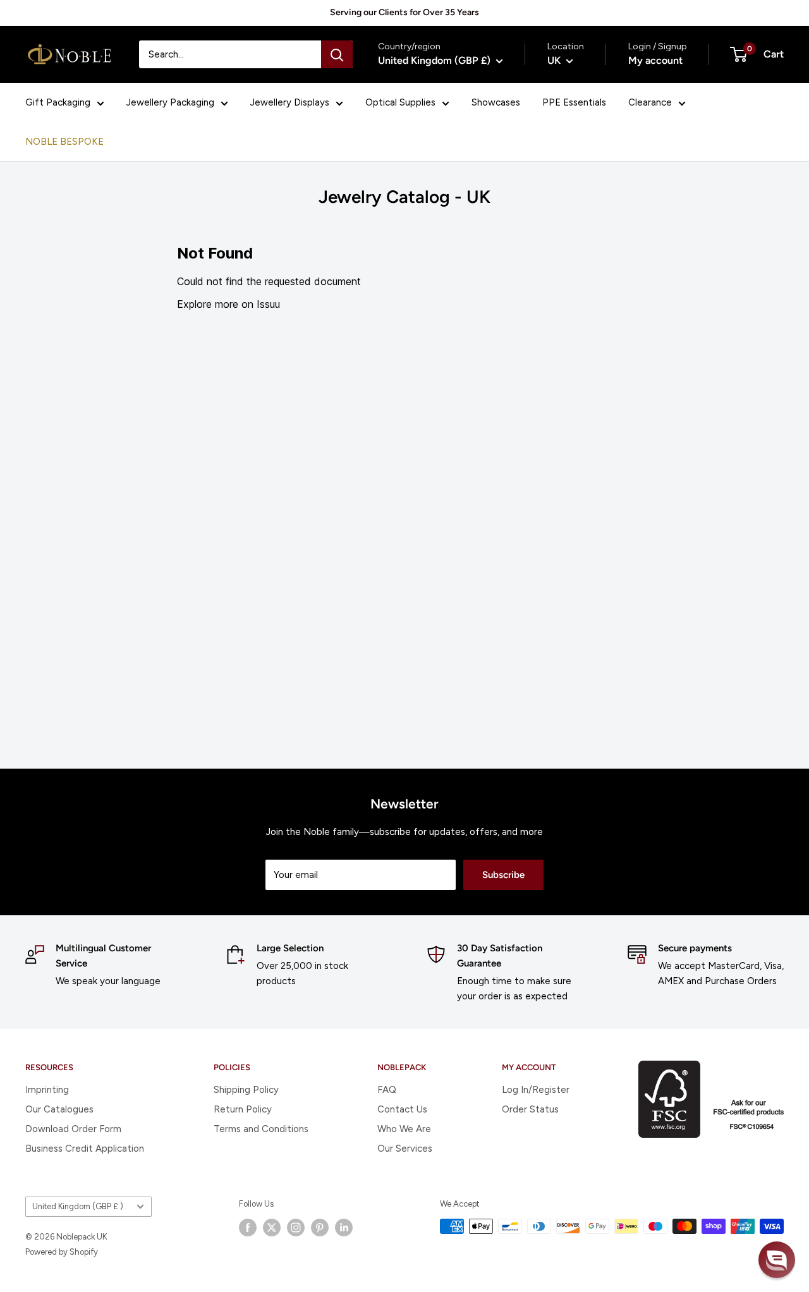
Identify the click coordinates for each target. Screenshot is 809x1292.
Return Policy (243, 1109)
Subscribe (503, 875)
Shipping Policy (246, 1089)
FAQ (386, 1089)
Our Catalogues (59, 1109)
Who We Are (404, 1129)
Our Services (404, 1148)
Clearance (650, 102)
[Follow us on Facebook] (248, 1227)
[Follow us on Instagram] (296, 1227)
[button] (776, 1259)
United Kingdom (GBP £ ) (77, 1206)
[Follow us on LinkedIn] (344, 1227)
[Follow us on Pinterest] (320, 1227)
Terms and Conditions (261, 1129)
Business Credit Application (84, 1148)
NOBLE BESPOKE (64, 141)
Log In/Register (535, 1089)
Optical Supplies (400, 102)
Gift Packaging (57, 102)
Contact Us (402, 1109)
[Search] (337, 54)
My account (655, 60)
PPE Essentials (574, 102)
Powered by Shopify (61, 1252)
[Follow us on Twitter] (272, 1227)
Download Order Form (73, 1129)
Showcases (495, 102)
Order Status (530, 1109)
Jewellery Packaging (170, 102)
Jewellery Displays (289, 102)
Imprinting (47, 1089)
